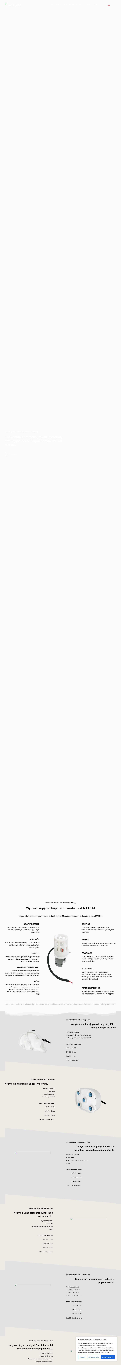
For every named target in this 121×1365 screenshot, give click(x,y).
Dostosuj (82, 1357)
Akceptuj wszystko (107, 1357)
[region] (96, 1349)
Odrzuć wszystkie (93, 1357)
